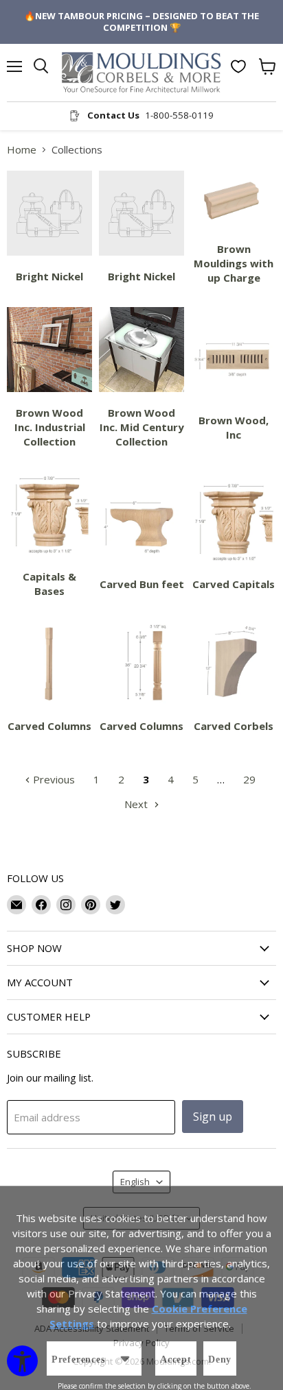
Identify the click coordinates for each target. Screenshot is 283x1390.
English (135, 1181)
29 (249, 779)
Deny (219, 1359)
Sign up (212, 1116)
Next (137, 804)
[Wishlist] (238, 66)
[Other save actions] (125, 1358)
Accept (176, 1359)
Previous (52, 779)
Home (21, 150)
